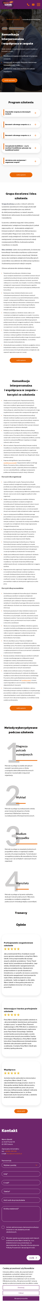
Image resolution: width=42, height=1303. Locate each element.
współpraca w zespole (10, 463)
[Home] (3, 19)
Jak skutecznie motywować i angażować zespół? (15, 161)
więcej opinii (21, 1111)
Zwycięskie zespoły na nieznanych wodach (17, 113)
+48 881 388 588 (11, 1151)
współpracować (26, 680)
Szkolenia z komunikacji (13, 19)
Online (5, 28)
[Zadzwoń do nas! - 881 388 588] (28, 4)
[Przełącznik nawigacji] (38, 4)
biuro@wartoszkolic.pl (14, 1154)
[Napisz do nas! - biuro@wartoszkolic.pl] (33, 4)
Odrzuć (21, 1293)
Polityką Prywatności (13, 1248)
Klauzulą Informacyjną (28, 1245)
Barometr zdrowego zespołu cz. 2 (18, 135)
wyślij (31, 1257)
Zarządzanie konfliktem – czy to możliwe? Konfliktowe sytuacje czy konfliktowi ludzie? (18, 148)
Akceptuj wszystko (21, 1298)
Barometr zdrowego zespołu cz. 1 (18, 124)
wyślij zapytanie (9, 80)
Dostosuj (21, 1287)
